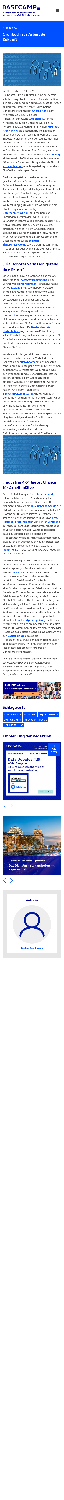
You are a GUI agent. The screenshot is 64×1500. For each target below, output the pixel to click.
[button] (4, 806)
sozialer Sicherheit (32, 197)
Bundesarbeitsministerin (18, 393)
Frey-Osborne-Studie (43, 506)
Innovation (30, 719)
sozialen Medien (12, 166)
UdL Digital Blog (13, 725)
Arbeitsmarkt (45, 494)
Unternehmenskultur (15, 213)
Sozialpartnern (17, 636)
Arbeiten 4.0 (38, 119)
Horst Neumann (27, 284)
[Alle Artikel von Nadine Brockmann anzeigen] (32, 924)
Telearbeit (18, 572)
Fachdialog (53, 154)
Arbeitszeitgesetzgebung (30, 620)
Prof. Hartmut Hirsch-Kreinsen (30, 520)
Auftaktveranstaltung (34, 280)
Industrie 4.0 (10, 549)
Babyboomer (29, 362)
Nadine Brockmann (32, 948)
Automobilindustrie (15, 315)
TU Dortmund (51, 522)
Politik (43, 719)
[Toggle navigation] (57, 10)
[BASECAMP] (21, 10)
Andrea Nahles (41, 111)
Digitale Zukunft (48, 714)
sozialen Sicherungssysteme (21, 243)
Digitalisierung (12, 719)
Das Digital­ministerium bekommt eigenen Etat (32, 865)
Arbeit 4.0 (30, 714)
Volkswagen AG (16, 287)
